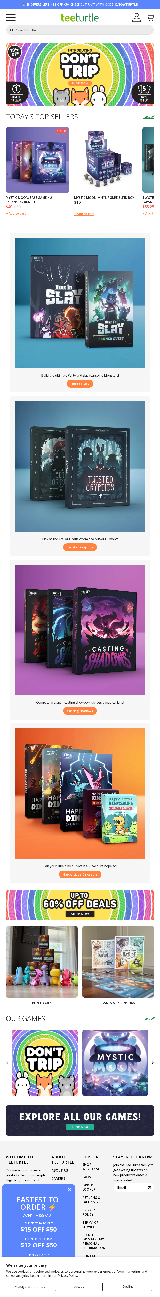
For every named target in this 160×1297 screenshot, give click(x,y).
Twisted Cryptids (80, 547)
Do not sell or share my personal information (94, 1241)
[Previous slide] (7, 174)
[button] (11, 17)
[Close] (69, 1190)
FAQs (86, 1177)
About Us (60, 1170)
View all (148, 117)
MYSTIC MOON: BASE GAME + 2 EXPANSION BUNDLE (29, 199)
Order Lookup (89, 1187)
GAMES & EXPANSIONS (118, 1003)
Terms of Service (90, 1224)
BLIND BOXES (42, 1003)
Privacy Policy (89, 1212)
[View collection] (80, 74)
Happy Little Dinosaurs (80, 874)
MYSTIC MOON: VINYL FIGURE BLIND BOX (104, 197)
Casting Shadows (80, 711)
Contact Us (92, 1256)
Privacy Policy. (68, 1275)
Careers (58, 1178)
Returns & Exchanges (91, 1199)
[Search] (10, 29)
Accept (79, 1286)
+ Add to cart (84, 214)
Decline (128, 1286)
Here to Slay (80, 384)
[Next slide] (152, 174)
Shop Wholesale (91, 1166)
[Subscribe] (149, 1187)
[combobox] (80, 30)
